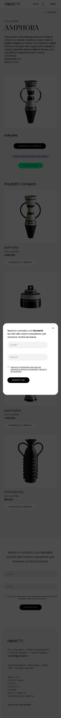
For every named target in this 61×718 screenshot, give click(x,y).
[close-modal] (53, 328)
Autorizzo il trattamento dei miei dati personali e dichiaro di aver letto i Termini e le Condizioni (29, 369)
